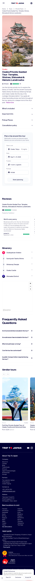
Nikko (3, 521)
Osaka (4, 69)
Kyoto (4, 514)
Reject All (8, 577)
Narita (19, 519)
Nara (3, 519)
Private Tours (19, 9)
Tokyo (4, 525)
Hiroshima (5, 510)
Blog (3, 465)
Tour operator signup (8, 480)
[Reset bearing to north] (30, 289)
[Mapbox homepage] (7, 310)
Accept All (28, 577)
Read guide (6, 547)
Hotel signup (6, 482)
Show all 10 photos (26, 64)
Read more (10, 102)
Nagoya (4, 518)
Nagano (20, 516)
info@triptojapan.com (8, 491)
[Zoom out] (30, 286)
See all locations (7, 527)
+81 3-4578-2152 (7, 489)
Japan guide (6, 531)
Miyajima (20, 514)
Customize (18, 577)
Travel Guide (5, 467)
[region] (17, 296)
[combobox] (17, 172)
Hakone (20, 509)
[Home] (17, 3)
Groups (4, 474)
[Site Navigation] (3, 3)
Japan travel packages (8, 471)
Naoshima (21, 518)
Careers (4, 463)
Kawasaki (5, 512)
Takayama (21, 523)
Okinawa (20, 521)
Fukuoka (4, 509)
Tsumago (20, 525)
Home (4, 9)
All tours (4, 469)
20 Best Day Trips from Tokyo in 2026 (14, 545)
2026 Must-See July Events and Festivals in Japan (17, 543)
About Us (5, 462)
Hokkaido (20, 510)
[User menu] (31, 3)
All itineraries (6, 472)
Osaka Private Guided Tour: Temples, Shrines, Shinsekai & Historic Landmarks (15, 12)
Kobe (19, 512)
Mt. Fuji (4, 516)
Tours (10, 9)
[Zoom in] (30, 283)
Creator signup (6, 484)
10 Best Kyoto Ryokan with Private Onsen (15, 542)
